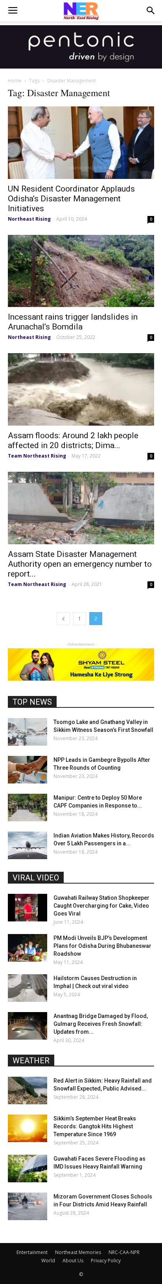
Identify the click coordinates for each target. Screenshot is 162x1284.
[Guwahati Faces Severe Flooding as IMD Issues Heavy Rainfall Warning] (27, 1168)
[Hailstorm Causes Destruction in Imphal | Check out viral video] (27, 988)
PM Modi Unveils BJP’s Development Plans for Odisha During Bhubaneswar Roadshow (102, 946)
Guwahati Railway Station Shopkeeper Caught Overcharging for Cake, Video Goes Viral (101, 906)
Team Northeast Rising (37, 455)
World (48, 1260)
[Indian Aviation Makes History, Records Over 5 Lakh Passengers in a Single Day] (27, 845)
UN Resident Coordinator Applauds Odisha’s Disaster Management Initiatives (71, 198)
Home (15, 80)
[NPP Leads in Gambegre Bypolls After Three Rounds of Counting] (27, 769)
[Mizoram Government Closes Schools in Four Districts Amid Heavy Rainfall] (27, 1206)
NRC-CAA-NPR (124, 1252)
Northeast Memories (78, 1252)
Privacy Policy (106, 1260)
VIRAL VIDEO (36, 877)
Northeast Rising (29, 219)
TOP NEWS (32, 702)
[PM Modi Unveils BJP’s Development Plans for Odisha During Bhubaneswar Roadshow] (27, 948)
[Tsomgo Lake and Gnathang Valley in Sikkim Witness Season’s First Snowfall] (27, 732)
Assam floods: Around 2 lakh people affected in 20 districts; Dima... (73, 440)
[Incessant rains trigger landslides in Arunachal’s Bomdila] (81, 271)
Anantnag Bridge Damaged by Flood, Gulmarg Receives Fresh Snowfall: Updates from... (100, 1024)
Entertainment (32, 1252)
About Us (73, 1260)
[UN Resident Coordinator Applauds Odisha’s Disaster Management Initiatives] (81, 142)
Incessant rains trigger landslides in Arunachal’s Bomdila (73, 321)
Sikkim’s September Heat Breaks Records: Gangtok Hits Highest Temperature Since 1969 (94, 1126)
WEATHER (31, 1060)
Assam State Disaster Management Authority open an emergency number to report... (80, 564)
